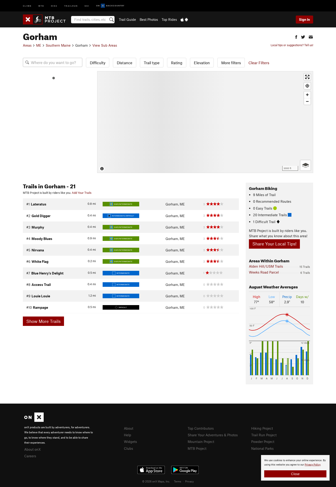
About (128, 428)
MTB (41, 5)
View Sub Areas (104, 45)
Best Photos (149, 19)
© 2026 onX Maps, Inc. (156, 481)
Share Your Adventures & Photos (213, 435)
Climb (27, 5)
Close (295, 474)
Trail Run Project (264, 435)
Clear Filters (258, 62)
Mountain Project (201, 441)
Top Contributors (201, 428)
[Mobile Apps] (184, 19)
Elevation (202, 62)
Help (127, 435)
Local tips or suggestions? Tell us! (292, 45)
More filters (231, 62)
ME (38, 45)
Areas (27, 45)
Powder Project (262, 441)
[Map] (205, 122)
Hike (54, 5)
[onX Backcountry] (110, 6)
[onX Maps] (34, 420)
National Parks (262, 448)
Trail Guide (127, 19)
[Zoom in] (307, 94)
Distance (124, 62)
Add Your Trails (81, 192)
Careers (30, 456)
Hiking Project (262, 428)
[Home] (46, 19)
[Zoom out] (307, 101)
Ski (87, 5)
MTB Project (197, 448)
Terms (177, 481)
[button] (296, 36)
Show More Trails (43, 321)
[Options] (305, 165)
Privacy (189, 481)
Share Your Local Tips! (274, 243)
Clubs (128, 448)
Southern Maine (58, 45)
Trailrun (71, 5)
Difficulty (97, 62)
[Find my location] (307, 85)
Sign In (304, 19)
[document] (295, 467)
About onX (32, 449)
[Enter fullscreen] (307, 77)
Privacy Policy (312, 464)
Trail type (152, 62)
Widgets (130, 441)
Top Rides (169, 19)
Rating (176, 62)
